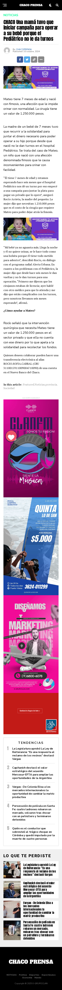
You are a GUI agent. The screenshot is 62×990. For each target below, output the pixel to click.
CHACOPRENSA (24, 49)
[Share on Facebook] (20, 59)
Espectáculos (49, 974)
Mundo (37, 977)
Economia (27, 977)
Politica (23, 974)
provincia (51, 384)
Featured (28, 384)
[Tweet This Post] (27, 59)
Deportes (34, 974)
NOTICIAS (12, 974)
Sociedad (8, 388)
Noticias (40, 384)
